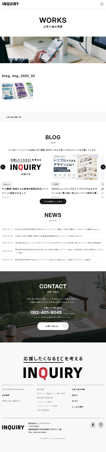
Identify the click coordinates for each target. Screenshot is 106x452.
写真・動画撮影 (43, 410)
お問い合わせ (52, 326)
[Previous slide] (2, 167)
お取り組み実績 (78, 389)
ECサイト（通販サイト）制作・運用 (51, 393)
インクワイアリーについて (13, 389)
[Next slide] (103, 167)
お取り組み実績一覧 (13, 117)
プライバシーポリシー (11, 401)
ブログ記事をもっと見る (53, 201)
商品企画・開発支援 (45, 397)
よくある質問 (77, 406)
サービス (41, 389)
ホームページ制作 (44, 401)
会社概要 (6, 395)
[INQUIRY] (53, 368)
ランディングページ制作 (47, 406)
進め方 (75, 395)
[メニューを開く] (102, 4)
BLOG (75, 401)
